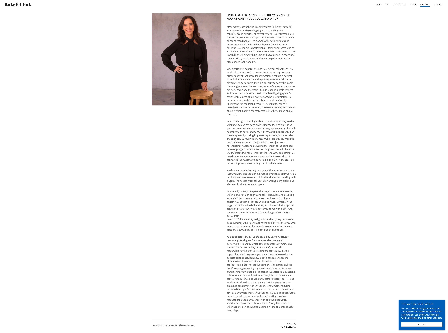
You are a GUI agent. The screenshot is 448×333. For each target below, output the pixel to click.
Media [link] (413, 4)
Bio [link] (388, 4)
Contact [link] (438, 4)
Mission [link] (425, 4)
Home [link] (379, 4)
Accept (421, 324)
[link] (18, 5)
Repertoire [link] (399, 4)
